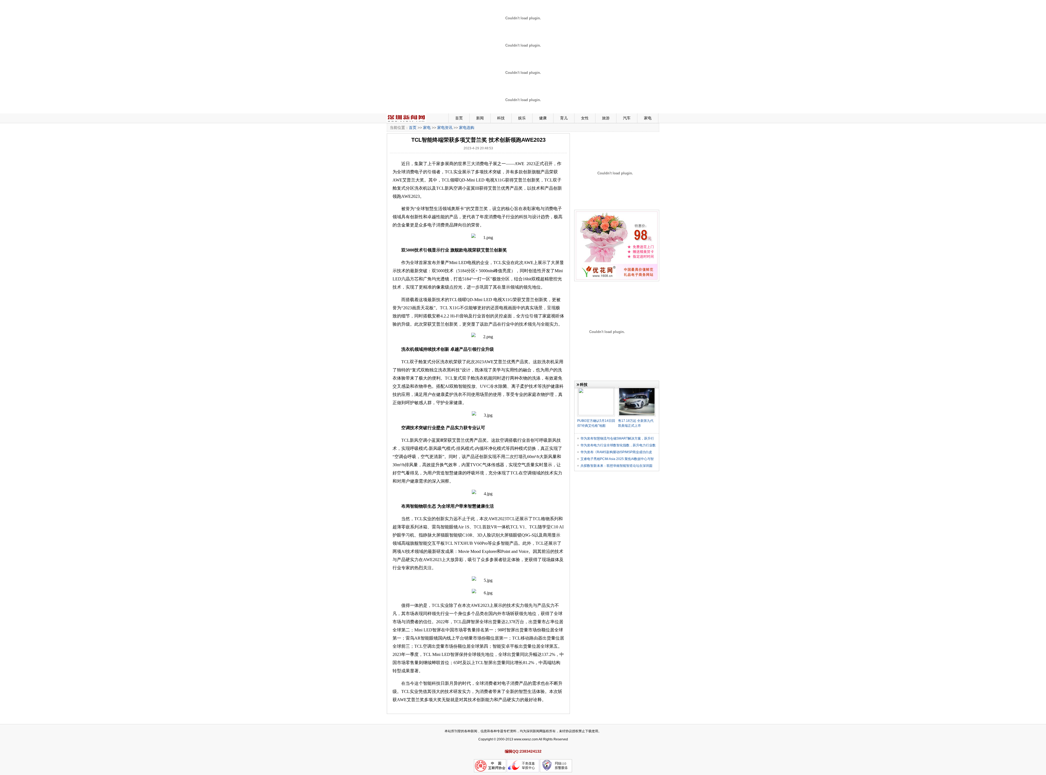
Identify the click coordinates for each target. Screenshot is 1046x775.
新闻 (480, 118)
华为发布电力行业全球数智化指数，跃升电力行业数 (618, 445)
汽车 (627, 118)
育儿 (564, 118)
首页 (459, 118)
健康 (543, 118)
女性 (585, 118)
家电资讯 (444, 127)
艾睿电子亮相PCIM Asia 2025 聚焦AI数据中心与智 (617, 459)
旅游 (606, 118)
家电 (648, 118)
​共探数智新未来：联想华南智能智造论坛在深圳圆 (616, 466)
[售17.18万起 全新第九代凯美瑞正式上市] (637, 389)
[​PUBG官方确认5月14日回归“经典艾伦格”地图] (596, 389)
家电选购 (466, 127)
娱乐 (522, 118)
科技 (501, 118)
